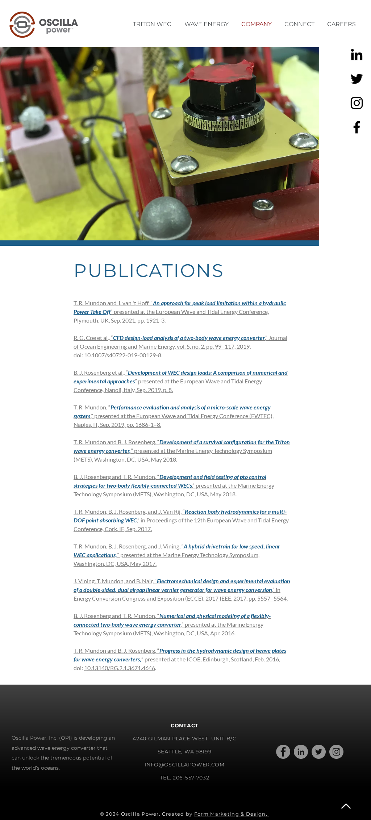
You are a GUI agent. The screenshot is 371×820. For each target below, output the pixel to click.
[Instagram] (357, 103)
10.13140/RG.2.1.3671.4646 (119, 667)
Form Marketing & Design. (231, 814)
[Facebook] (357, 127)
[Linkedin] (357, 54)
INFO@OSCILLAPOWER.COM (185, 764)
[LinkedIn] (301, 752)
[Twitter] (357, 79)
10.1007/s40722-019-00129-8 (122, 355)
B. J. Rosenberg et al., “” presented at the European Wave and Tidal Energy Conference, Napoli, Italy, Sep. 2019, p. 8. (181, 381)
